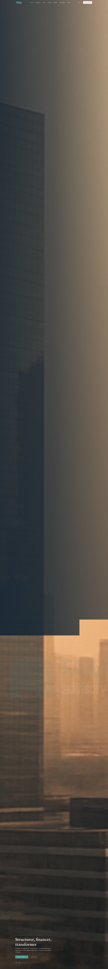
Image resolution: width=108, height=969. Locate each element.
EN (81, 2)
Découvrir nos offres (21, 956)
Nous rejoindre (62, 2)
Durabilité (55, 2)
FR (79, 2)
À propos (32, 2)
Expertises (38, 2)
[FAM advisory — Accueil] (19, 2)
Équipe (44, 2)
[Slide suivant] (19, 962)
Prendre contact (87, 2)
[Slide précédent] (16, 962)
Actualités (49, 2)
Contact (68, 2)
